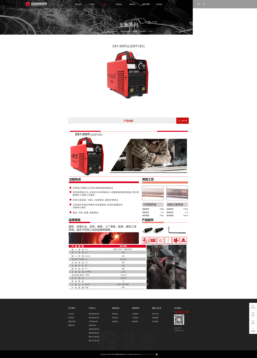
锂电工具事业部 (94, 340)
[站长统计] (157, 354)
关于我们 (92, 4)
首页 (107, 31)
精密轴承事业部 (94, 333)
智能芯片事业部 (94, 337)
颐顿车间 (71, 325)
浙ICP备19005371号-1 (148, 354)
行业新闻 (135, 317)
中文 (193, 4)
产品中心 (105, 4)
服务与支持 (146, 4)
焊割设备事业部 (125, 31)
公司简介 (71, 314)
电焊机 (135, 31)
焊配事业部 (92, 325)
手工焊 (150, 31)
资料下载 (182, 121)
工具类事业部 (93, 321)
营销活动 (119, 4)
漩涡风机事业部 (94, 314)
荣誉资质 (71, 317)
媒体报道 (135, 321)
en (199, 4)
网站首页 (78, 4)
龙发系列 (143, 31)
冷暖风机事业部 (94, 329)
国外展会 (115, 314)
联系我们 (160, 4)
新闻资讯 (132, 4)
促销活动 (115, 321)
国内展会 (115, 317)
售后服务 (155, 321)
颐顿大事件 (72, 321)
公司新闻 (135, 314)
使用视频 (155, 317)
